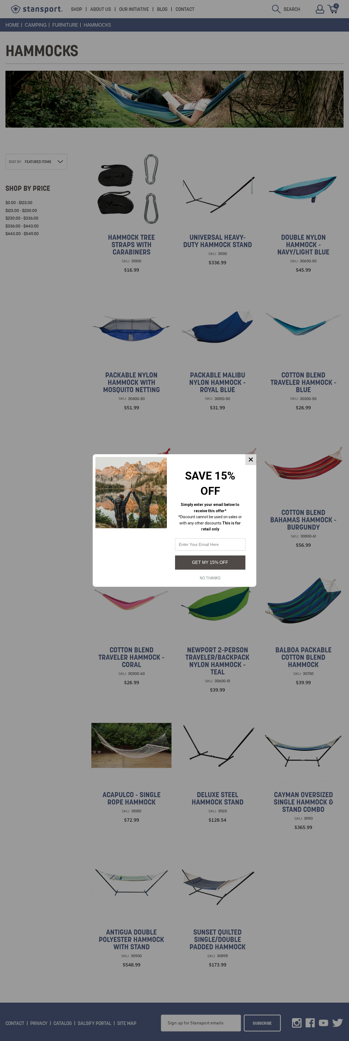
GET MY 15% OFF (210, 562)
